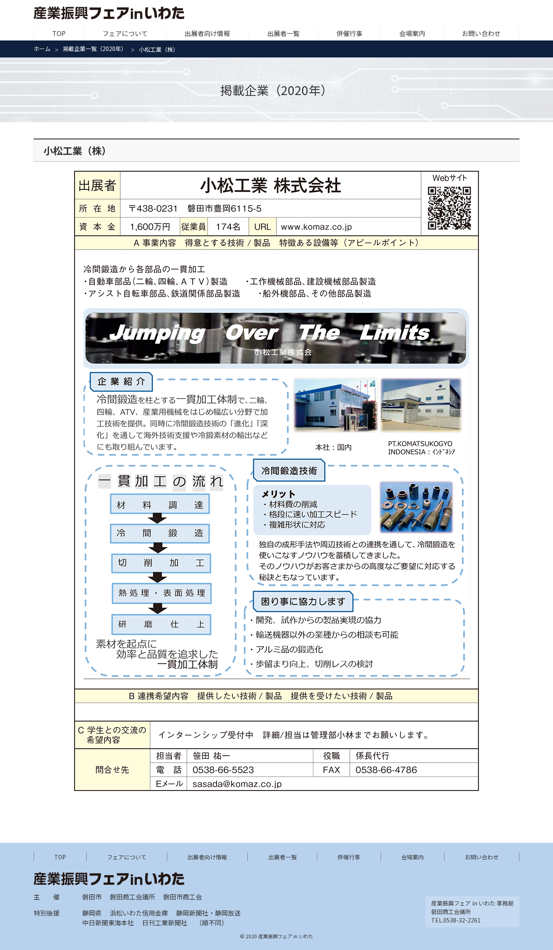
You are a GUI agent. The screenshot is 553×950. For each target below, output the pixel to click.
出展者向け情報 (207, 33)
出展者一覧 (283, 33)
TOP (59, 33)
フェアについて (125, 33)
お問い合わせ (481, 33)
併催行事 (349, 33)
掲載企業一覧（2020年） (95, 49)
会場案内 (412, 33)
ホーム (42, 49)
